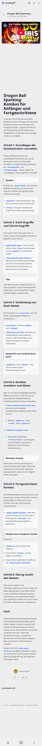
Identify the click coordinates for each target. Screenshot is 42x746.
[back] (4, 15)
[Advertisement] (21, 67)
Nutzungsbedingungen (17, 705)
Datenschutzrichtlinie (31, 705)
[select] (38, 3)
